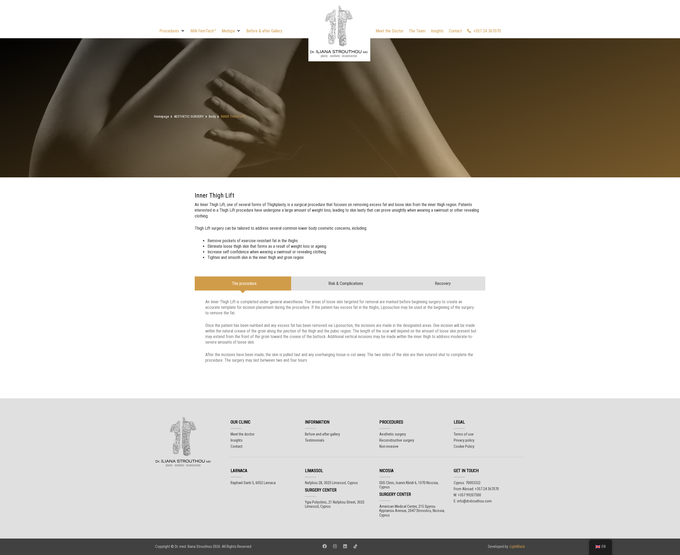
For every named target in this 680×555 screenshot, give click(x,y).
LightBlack (517, 546)
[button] (172, 31)
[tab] (243, 283)
